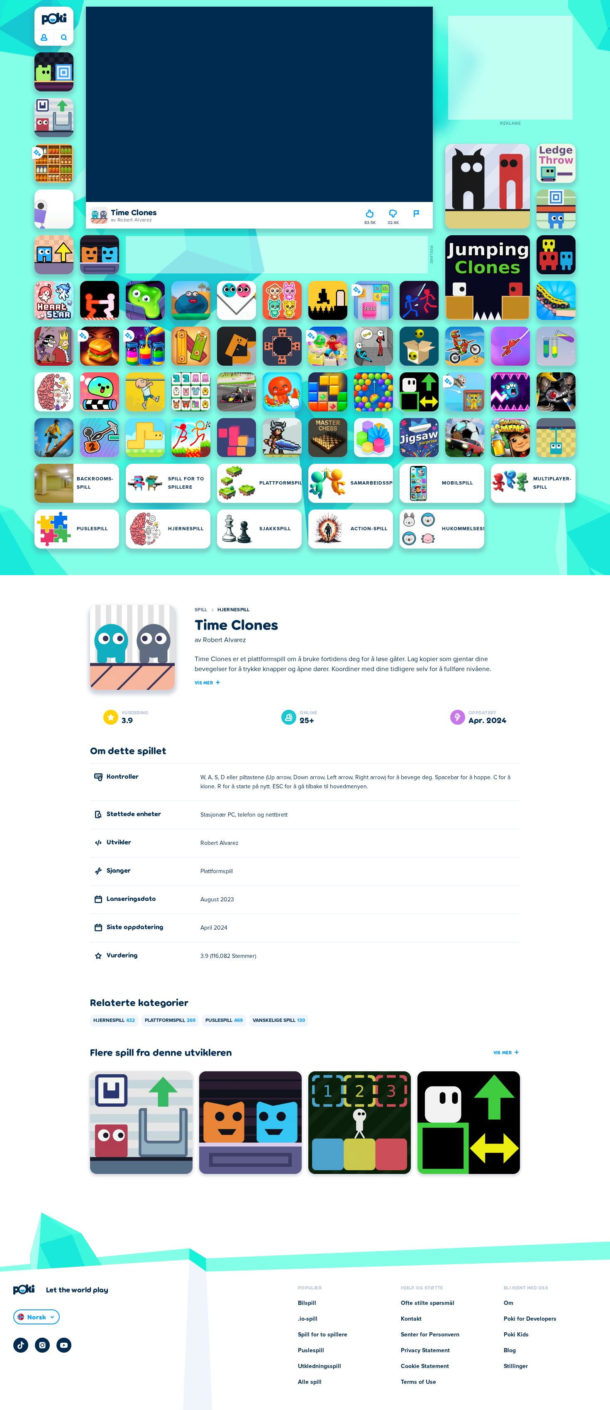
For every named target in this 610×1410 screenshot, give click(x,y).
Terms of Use (418, 1382)
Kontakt (411, 1319)
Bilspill (307, 1303)
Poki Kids (516, 1335)
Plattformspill (170, 1020)
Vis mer (204, 682)
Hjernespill (233, 610)
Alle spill (310, 1382)
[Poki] (53, 19)
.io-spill (307, 1319)
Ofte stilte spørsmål (427, 1303)
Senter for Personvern (430, 1335)
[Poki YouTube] (63, 1345)
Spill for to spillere (322, 1335)
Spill (201, 610)
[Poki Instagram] (42, 1345)
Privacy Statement (425, 1350)
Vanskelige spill (279, 1020)
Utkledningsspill (319, 1366)
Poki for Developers (530, 1319)
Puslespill (224, 1020)
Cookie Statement (425, 1366)
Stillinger (516, 1366)
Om (508, 1303)
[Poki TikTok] (20, 1345)
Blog (510, 1350)
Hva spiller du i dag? (63, 38)
